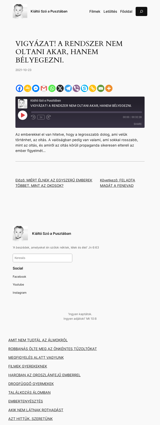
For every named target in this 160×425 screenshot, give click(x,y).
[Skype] (84, 88)
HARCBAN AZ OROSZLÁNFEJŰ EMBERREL (44, 375)
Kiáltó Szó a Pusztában (49, 11)
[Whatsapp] (52, 88)
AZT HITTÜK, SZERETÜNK (30, 419)
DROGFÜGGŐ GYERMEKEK (31, 384)
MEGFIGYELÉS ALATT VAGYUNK (36, 357)
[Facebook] (19, 88)
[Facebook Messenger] (35, 88)
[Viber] (76, 88)
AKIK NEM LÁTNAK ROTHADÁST (35, 410)
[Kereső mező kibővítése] (141, 11)
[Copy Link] (92, 88)
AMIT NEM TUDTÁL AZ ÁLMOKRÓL (38, 340)
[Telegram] (68, 88)
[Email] (100, 88)
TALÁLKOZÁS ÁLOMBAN (29, 392)
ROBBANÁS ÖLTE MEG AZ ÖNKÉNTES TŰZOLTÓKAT (52, 349)
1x (41, 117)
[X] (60, 88)
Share (138, 124)
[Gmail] (44, 88)
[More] (108, 88)
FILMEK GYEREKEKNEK (27, 366)
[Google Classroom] (27, 88)
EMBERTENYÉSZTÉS (25, 401)
